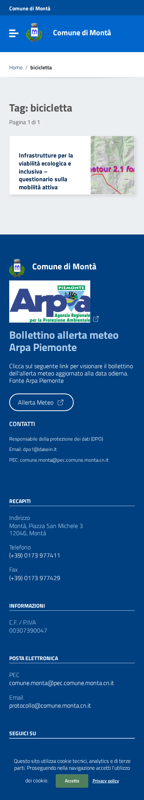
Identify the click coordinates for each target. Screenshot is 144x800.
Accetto (72, 780)
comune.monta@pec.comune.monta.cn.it (61, 683)
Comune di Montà (29, 8)
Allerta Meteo (36, 402)
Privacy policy (106, 780)
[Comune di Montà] (34, 31)
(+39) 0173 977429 (34, 578)
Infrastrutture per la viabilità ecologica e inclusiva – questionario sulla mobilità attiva (46, 171)
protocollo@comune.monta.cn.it (50, 705)
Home (16, 67)
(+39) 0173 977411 (34, 555)
